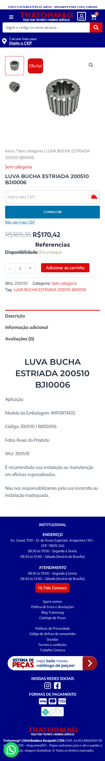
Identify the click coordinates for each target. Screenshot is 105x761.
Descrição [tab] (15, 316)
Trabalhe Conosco (52, 650)
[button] (11, 17)
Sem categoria (30, 150)
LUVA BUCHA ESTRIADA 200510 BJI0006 (50, 289)
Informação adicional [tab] (26, 327)
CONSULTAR (53, 212)
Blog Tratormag (52, 612)
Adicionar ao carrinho (65, 267)
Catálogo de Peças (52, 618)
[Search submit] (96, 27)
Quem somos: (52, 601)
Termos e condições (52, 645)
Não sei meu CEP (20, 222)
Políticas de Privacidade (52, 628)
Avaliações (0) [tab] (19, 338)
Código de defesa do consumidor (52, 634)
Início (10, 150)
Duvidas (52, 639)
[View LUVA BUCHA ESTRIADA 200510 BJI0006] (14, 65)
